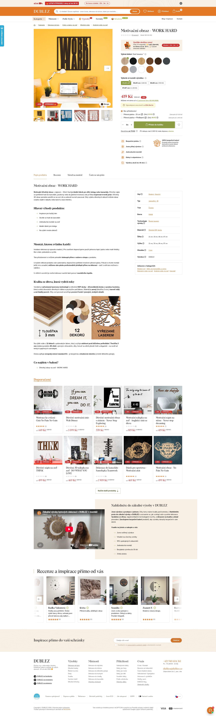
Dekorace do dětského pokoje (98, 671)
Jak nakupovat (121, 696)
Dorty (70, 673)
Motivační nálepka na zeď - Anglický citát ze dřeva (136, 420)
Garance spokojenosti (52, 696)
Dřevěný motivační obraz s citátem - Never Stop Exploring (108, 420)
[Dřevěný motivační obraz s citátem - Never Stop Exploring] (108, 400)
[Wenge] (39, 115)
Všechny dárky (121, 682)
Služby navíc (141, 679)
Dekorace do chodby (95, 676)
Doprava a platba (68, 696)
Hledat (135, 11)
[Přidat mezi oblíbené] (179, 124)
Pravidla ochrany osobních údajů (142, 707)
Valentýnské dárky (123, 665)
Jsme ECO (109, 696)
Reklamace (81, 696)
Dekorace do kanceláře (95, 679)
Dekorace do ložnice (95, 668)
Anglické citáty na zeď (161, 271)
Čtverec (151, 208)
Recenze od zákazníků (144, 668)
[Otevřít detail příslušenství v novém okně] (142, 114)
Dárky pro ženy (121, 668)
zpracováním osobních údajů (136, 645)
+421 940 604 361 (172, 661)
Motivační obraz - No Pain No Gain (166, 469)
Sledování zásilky (143, 684)
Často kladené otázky (144, 671)
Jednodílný (152, 201)
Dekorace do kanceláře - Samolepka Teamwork (107, 469)
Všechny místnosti (94, 682)
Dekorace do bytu (74, 665)
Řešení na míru (73, 671)
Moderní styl (141, 269)
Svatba (70, 676)
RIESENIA (66, 709)
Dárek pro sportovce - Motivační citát (136, 469)
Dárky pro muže (122, 671)
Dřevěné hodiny (73, 668)
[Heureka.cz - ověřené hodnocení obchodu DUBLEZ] (37, 696)
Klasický (157, 194)
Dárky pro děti (121, 673)
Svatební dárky (121, 676)
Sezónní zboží (73, 679)
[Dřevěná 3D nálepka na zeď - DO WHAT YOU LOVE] (78, 450)
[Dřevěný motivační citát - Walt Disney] (78, 400)
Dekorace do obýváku (95, 665)
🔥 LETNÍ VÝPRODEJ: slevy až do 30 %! (62, 3)
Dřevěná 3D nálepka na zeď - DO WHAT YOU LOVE (77, 470)
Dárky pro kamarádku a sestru (156, 269)
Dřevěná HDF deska (155, 230)
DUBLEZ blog (141, 682)
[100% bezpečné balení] (157, 143)
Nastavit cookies (147, 696)
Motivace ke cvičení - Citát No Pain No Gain (46, 419)
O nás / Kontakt (142, 665)
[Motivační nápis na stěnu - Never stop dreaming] (168, 400)
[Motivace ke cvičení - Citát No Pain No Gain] (48, 400)
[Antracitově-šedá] (52, 115)
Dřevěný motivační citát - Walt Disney (78, 419)
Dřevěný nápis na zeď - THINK (47, 469)
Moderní (151, 194)
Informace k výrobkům (144, 676)
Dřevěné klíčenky (73, 682)
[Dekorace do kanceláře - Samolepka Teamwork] (108, 450)
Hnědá (151, 214)
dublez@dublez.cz (172, 668)
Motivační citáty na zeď (145, 271)
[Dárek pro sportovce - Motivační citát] (138, 450)
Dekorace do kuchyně (95, 673)
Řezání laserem (154, 221)
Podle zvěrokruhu (122, 679)
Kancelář (172, 271)
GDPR (132, 696)
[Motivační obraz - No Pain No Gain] (168, 450)
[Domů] (34, 25)
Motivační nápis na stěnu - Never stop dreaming (165, 420)
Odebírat (176, 640)
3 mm (150, 250)
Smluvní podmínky (147, 709)
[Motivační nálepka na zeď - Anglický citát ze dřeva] (138, 400)
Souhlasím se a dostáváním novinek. (140, 645)
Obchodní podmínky (95, 696)
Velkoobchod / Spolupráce (145, 673)
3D (157, 201)
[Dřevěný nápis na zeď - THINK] (48, 450)
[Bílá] (66, 115)
